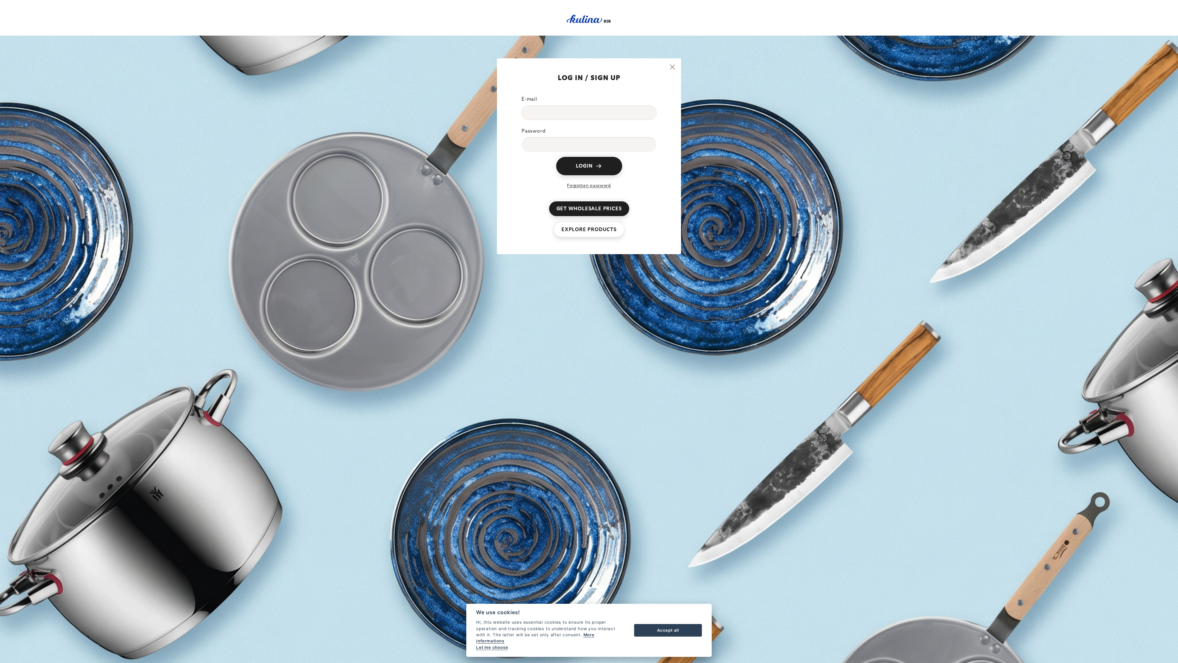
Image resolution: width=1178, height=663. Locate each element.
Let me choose (492, 647)
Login (584, 166)
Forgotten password (589, 186)
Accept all (668, 630)
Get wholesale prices (589, 208)
